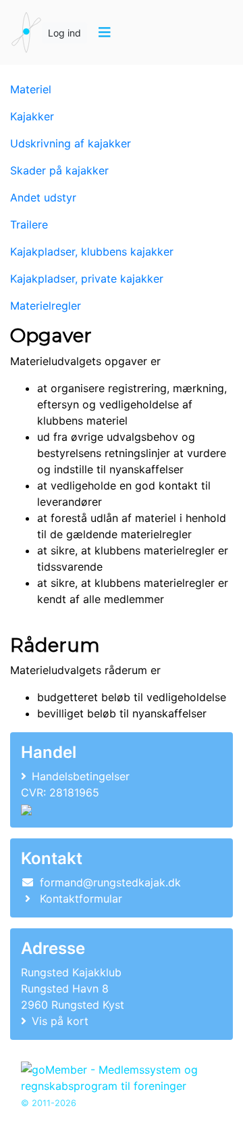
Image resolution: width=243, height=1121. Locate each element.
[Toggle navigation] (104, 32)
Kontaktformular (81, 898)
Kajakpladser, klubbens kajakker (91, 251)
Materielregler (45, 305)
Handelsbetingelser (81, 776)
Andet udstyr (43, 197)
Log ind (64, 33)
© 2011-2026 (48, 1103)
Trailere (29, 224)
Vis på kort (60, 1021)
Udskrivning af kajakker (70, 143)
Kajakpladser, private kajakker (86, 278)
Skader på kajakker (59, 170)
